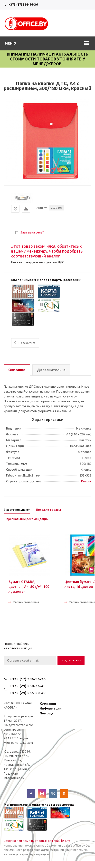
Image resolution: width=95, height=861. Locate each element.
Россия (86, 481)
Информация (51, 708)
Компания (48, 703)
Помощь (47, 713)
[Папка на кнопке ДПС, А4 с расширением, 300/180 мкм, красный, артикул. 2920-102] (47, 181)
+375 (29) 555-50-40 (28, 693)
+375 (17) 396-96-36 (23, 4)
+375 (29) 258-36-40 (28, 686)
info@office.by (14, 778)
